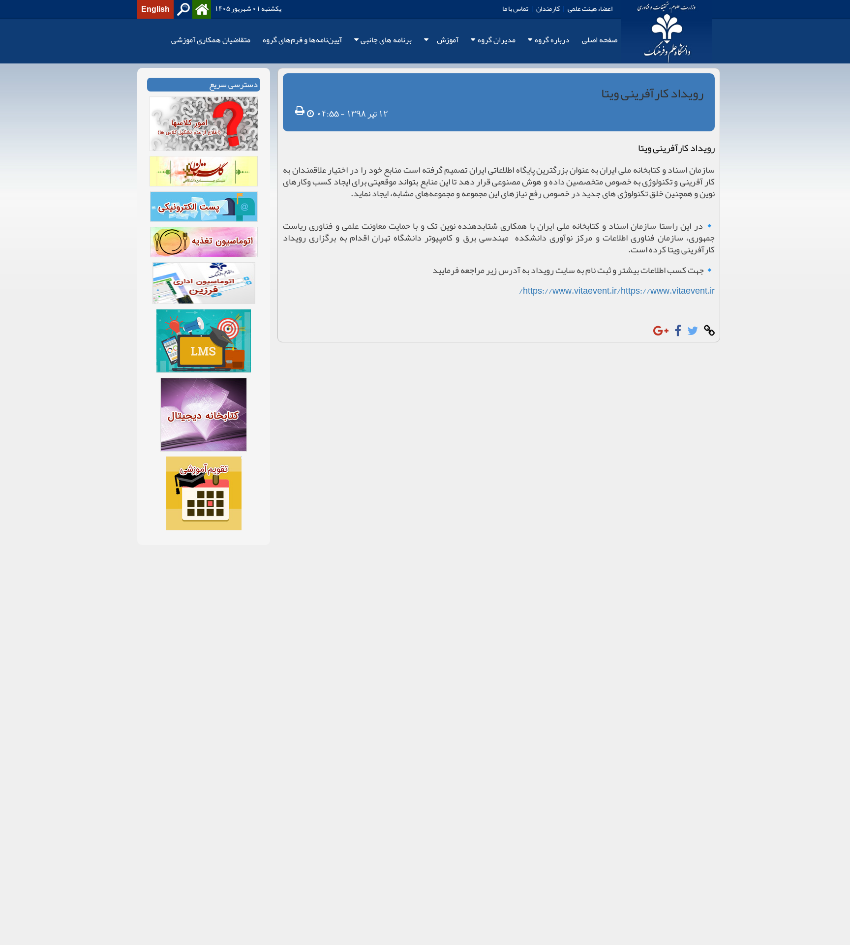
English (155, 9)
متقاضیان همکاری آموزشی (210, 40)
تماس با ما (515, 8)
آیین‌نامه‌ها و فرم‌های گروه (302, 40)
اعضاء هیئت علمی (590, 8)
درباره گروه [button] (552, 40)
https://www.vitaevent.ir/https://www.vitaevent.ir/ (617, 291)
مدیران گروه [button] (497, 40)
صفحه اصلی (599, 40)
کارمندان (548, 8)
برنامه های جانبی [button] (386, 40)
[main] (425, 311)
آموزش (447, 40)
